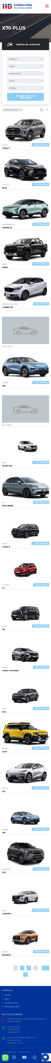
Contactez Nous (11, 1002)
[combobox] (25, 59)
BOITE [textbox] (12, 81)
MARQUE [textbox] (13, 59)
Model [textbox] (11, 66)
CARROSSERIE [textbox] (15, 73)
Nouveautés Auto (12, 1006)
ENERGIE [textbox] (13, 88)
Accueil (7, 995)
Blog (6, 999)
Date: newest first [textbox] (11, 110)
